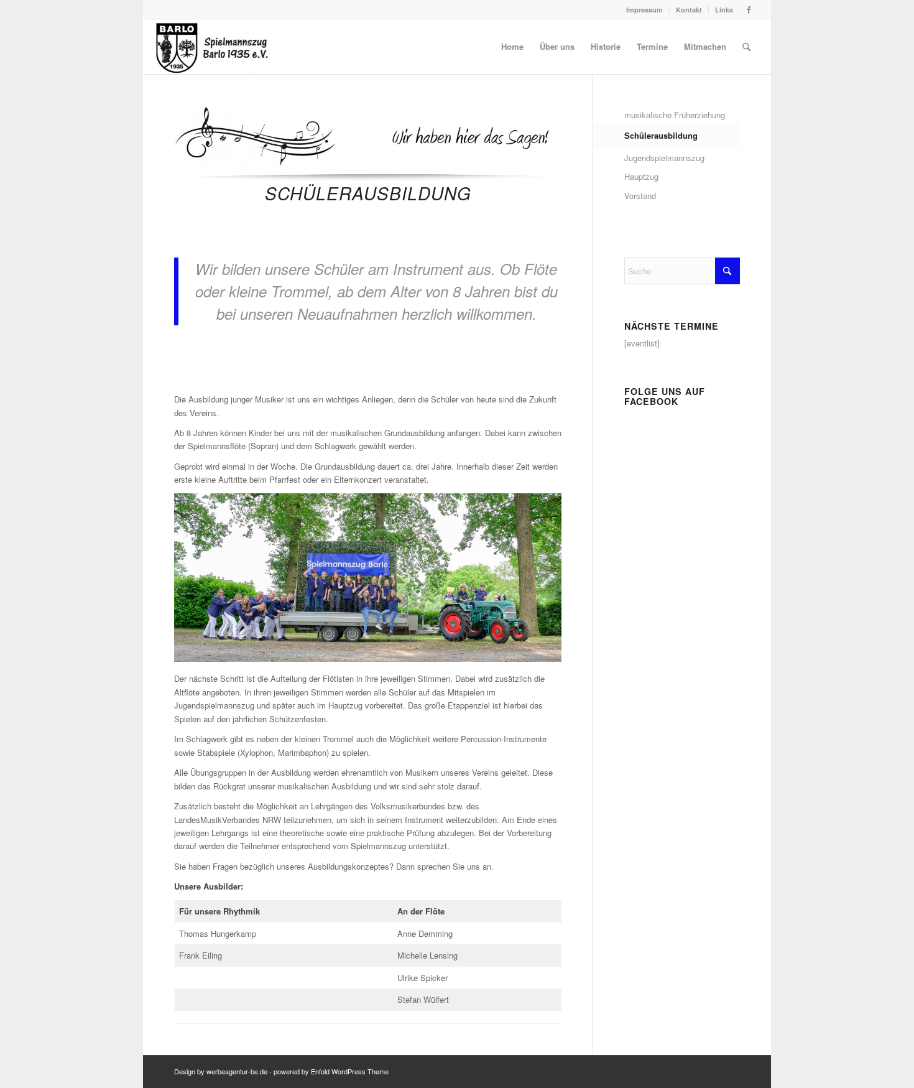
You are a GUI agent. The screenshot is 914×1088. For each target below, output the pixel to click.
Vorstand (640, 196)
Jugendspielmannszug (664, 158)
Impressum (644, 9)
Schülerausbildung (661, 135)
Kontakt (689, 9)
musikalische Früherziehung (674, 115)
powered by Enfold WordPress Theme (331, 1071)
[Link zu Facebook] (749, 9)
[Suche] (746, 46)
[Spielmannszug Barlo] (211, 46)
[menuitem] (645, 9)
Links (724, 9)
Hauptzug (641, 176)
